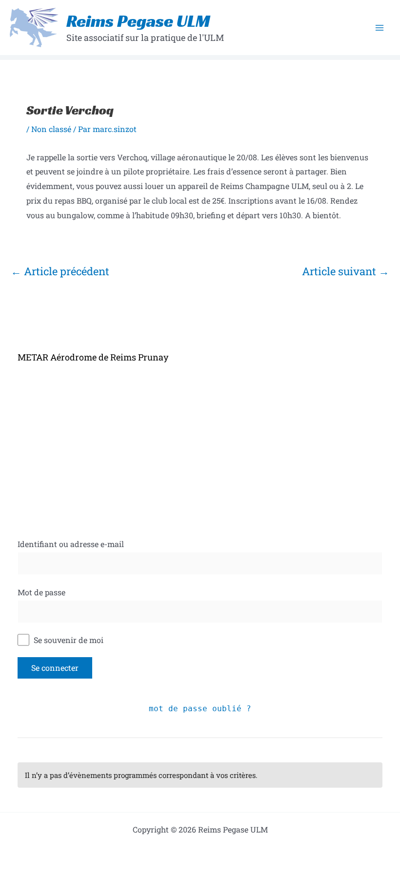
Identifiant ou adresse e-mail (71, 544)
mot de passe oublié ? (200, 708)
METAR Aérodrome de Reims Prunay (93, 357)
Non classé (51, 129)
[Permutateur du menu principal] (379, 27)
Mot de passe (41, 592)
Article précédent (60, 271)
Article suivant (345, 271)
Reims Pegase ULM (138, 21)
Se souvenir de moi (67, 640)
